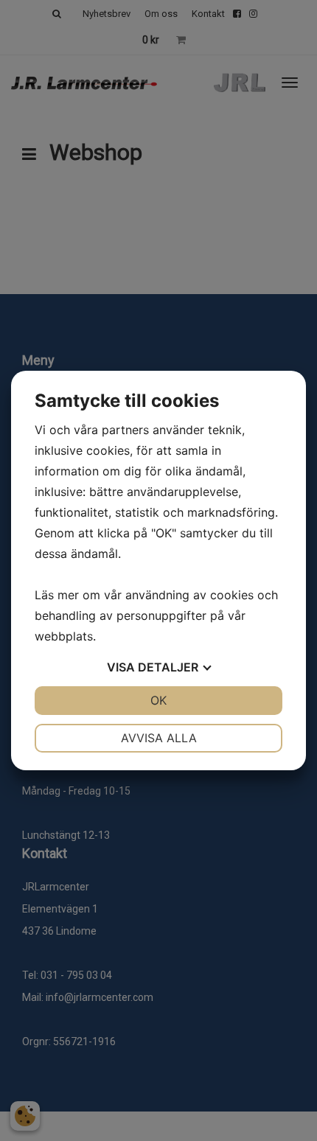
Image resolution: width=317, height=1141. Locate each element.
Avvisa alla (159, 737)
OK (158, 700)
